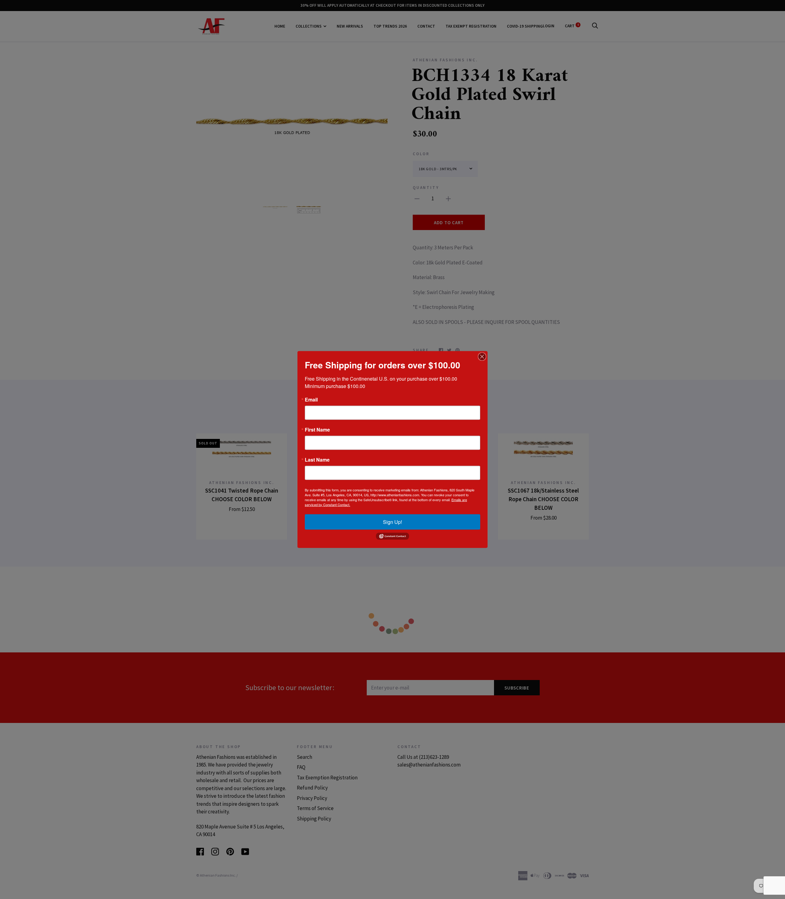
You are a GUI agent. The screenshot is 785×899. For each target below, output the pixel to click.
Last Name (317, 459)
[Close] (482, 356)
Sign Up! (392, 521)
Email (311, 399)
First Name (317, 429)
